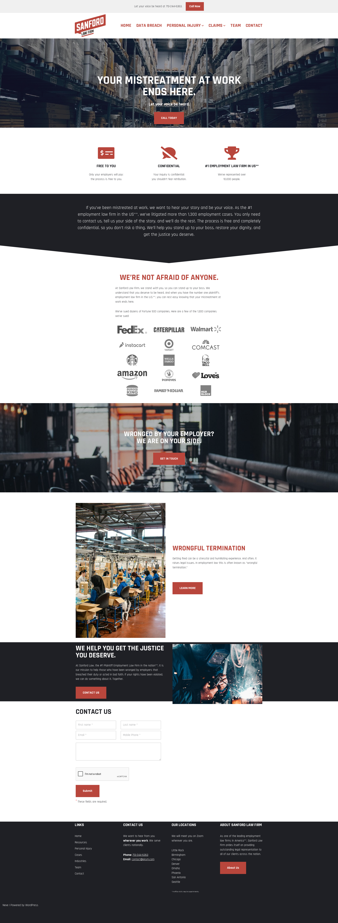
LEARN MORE (188, 588)
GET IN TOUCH (169, 459)
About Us (233, 868)
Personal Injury (83, 849)
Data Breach (149, 25)
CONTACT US (91, 693)
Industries (80, 861)
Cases (78, 855)
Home (126, 25)
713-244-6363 (140, 855)
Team (235, 25)
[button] (203, 26)
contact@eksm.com (143, 859)
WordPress (31, 905)
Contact (254, 25)
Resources (81, 842)
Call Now (194, 6)
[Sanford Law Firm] (90, 25)
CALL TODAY (169, 118)
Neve (5, 905)
